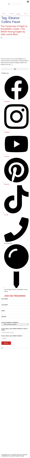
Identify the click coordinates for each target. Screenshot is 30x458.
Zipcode (3, 316)
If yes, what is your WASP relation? (11, 336)
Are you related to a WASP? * (10, 322)
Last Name (4, 304)
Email (3, 310)
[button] (27, 1)
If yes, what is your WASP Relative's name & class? (14, 329)
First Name (4, 299)
